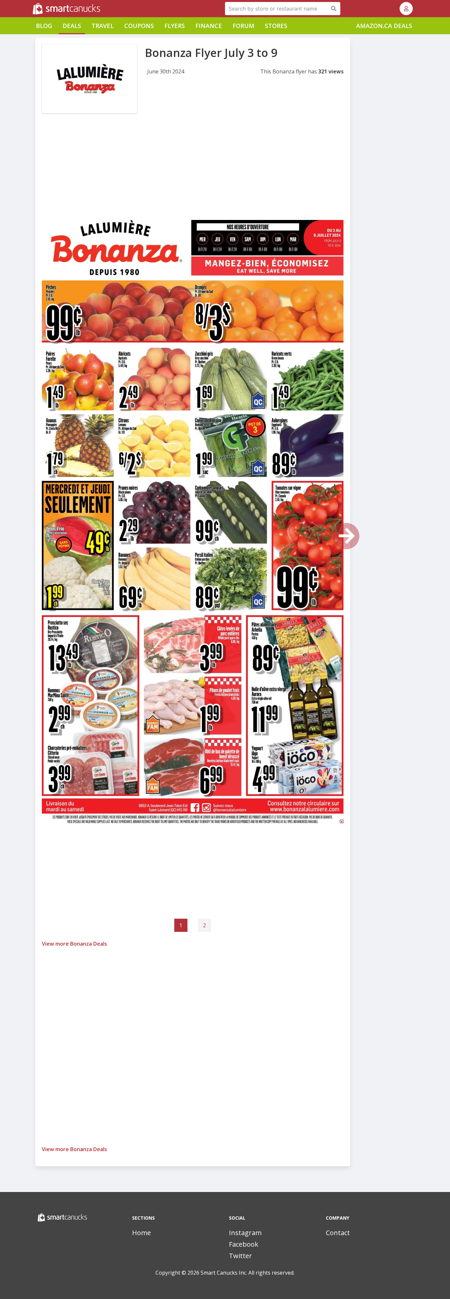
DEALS (72, 26)
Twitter (240, 1255)
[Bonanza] (89, 78)
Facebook (243, 1244)
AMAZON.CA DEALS (384, 26)
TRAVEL (103, 26)
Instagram (245, 1232)
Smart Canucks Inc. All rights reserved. (248, 1272)
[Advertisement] (193, 174)
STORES (276, 26)
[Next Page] (346, 536)
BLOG (44, 26)
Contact (338, 1232)
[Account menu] (406, 8)
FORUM (243, 26)
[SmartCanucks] (33, 8)
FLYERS (174, 26)
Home (141, 1232)
